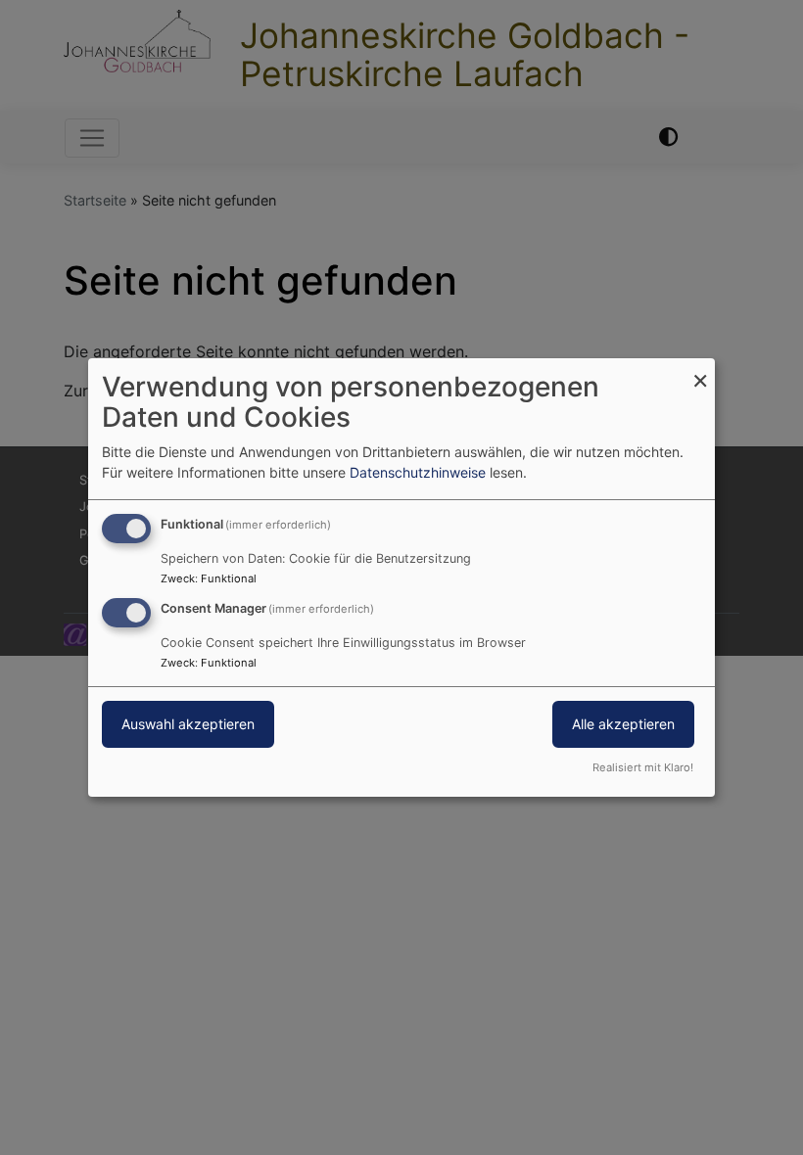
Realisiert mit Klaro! (642, 767)
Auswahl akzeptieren (188, 724)
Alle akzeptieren (623, 724)
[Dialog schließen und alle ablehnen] (700, 370)
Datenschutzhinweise (418, 472)
